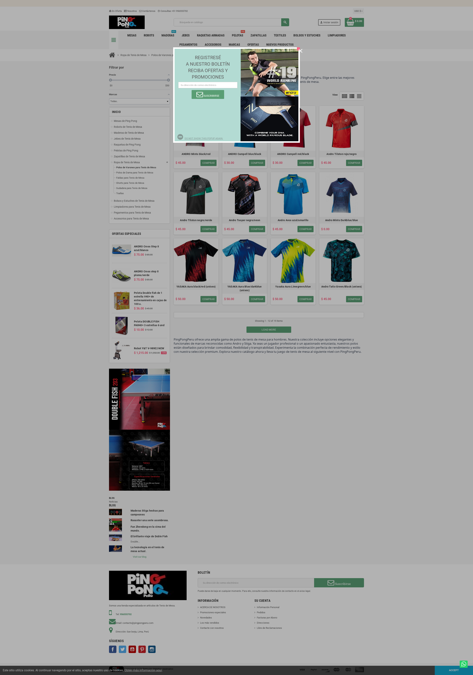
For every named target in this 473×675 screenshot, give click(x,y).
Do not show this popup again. (204, 138)
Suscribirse (211, 95)
